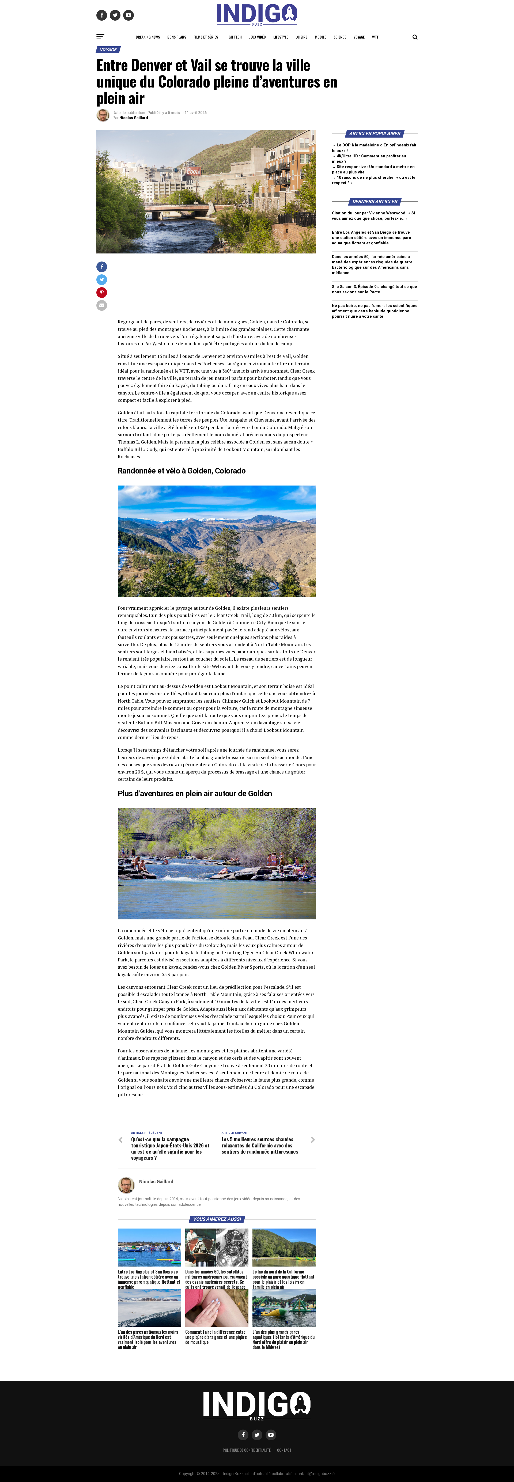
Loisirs (301, 37)
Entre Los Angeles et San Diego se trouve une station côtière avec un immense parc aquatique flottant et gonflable (371, 237)
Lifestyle (280, 37)
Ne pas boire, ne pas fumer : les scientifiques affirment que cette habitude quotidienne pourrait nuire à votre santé (374, 311)
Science (340, 37)
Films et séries (206, 37)
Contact (284, 1450)
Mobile (320, 37)
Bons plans (176, 37)
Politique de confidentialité (247, 1450)
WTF (375, 37)
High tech (233, 37)
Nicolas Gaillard (133, 118)
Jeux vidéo (257, 37)
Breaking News (148, 37)
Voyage (359, 37)
